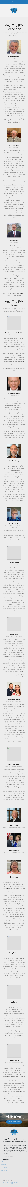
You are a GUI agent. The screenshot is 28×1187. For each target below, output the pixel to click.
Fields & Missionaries (5, 1162)
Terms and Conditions (14, 1182)
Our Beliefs (10, 1184)
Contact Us (3, 1173)
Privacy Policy (4, 1184)
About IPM (3, 1164)
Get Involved (4, 1170)
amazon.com (17, 295)
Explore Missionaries (14, 1122)
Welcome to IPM (4, 1182)
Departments (4, 1167)
